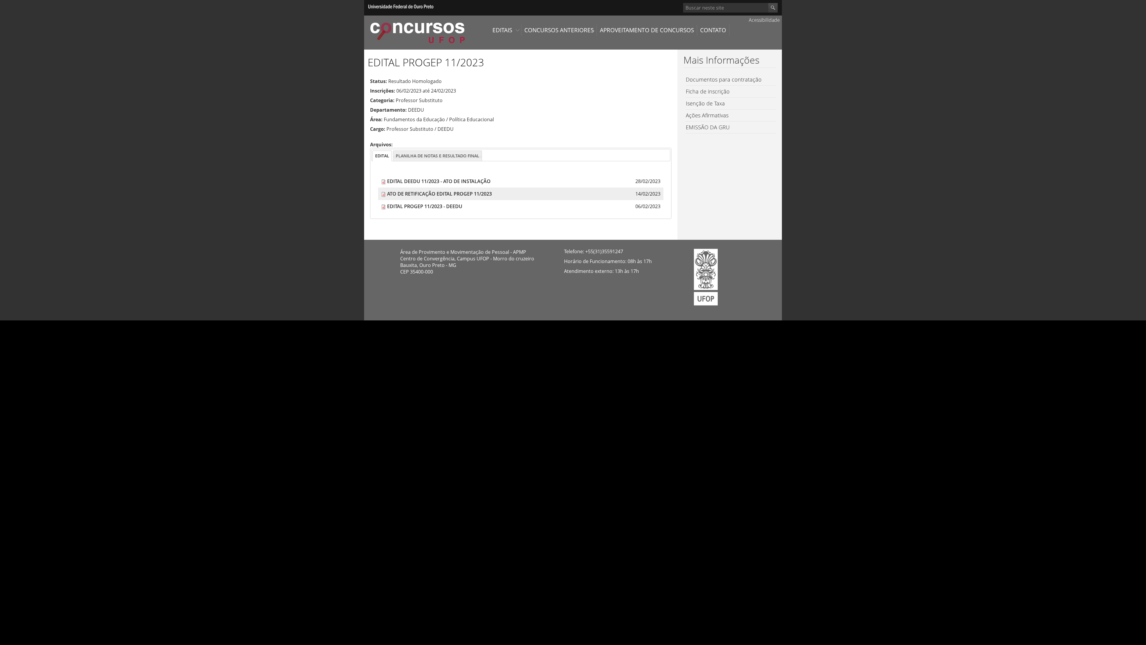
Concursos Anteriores (559, 30)
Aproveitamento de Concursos (647, 30)
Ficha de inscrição (708, 91)
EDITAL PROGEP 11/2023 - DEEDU (424, 206)
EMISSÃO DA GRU (708, 127)
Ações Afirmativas (707, 115)
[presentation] (382, 156)
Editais (502, 30)
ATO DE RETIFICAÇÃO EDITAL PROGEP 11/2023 (439, 194)
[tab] (382, 155)
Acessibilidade (764, 20)
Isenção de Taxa (705, 103)
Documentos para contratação (724, 79)
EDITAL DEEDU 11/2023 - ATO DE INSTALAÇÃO (439, 181)
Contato (713, 30)
